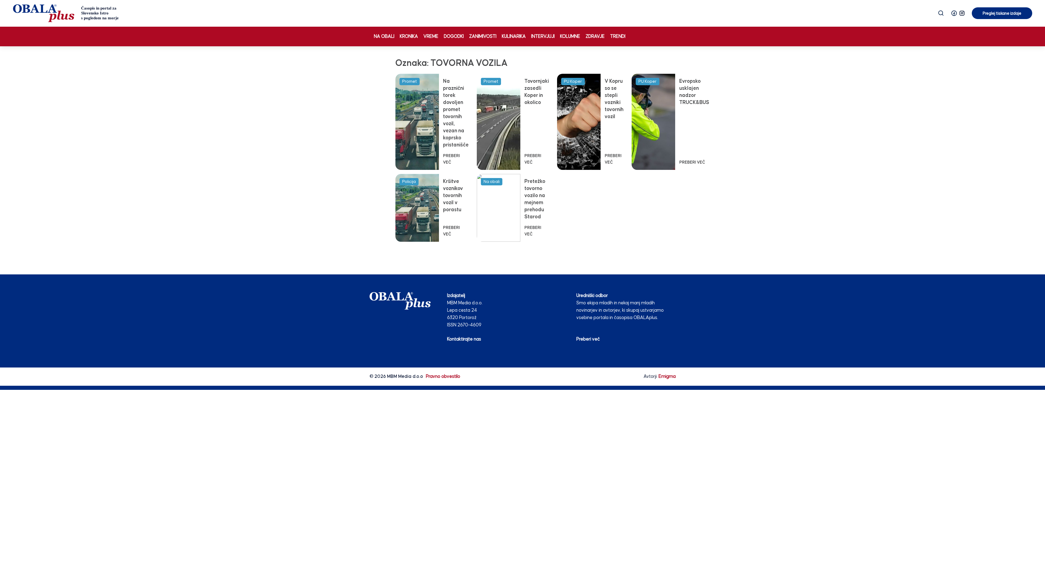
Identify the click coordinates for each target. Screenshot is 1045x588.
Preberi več (588, 339)
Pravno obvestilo (443, 376)
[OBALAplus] (66, 13)
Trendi (617, 36)
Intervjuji (543, 36)
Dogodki (454, 36)
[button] (954, 13)
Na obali (384, 36)
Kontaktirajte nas (464, 339)
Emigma (667, 376)
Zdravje (595, 36)
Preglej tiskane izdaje (1002, 13)
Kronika (409, 36)
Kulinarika (514, 36)
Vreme (430, 36)
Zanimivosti (482, 36)
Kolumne (570, 36)
